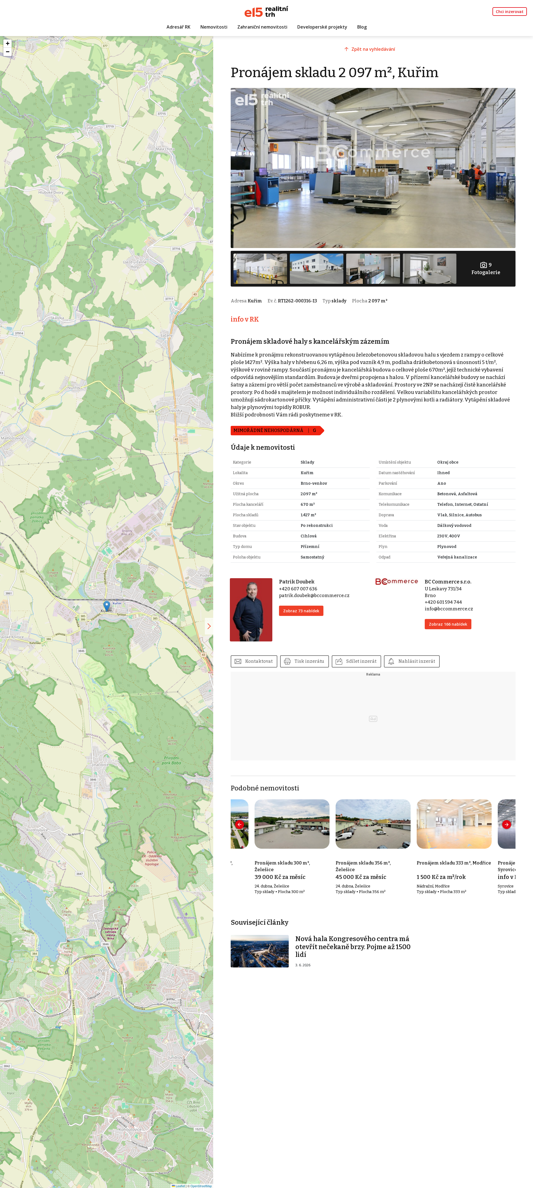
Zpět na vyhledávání (373, 49)
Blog (362, 27)
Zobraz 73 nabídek (301, 610)
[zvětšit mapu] (209, 626)
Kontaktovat (259, 661)
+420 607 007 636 (298, 589)
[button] (106, 606)
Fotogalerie (485, 268)
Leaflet (180, 1186)
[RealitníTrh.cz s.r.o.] (266, 11)
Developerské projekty (322, 27)
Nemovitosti (213, 27)
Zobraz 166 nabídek (448, 624)
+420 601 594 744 (443, 602)
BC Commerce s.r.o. (448, 582)
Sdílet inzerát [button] (361, 661)
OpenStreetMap (201, 1186)
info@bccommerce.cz (449, 608)
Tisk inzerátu (309, 661)
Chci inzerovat (510, 11)
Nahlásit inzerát (416, 661)
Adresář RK (178, 27)
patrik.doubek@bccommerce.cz (314, 595)
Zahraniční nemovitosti (262, 27)
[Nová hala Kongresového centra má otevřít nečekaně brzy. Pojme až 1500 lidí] (260, 951)
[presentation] (239, 824)
